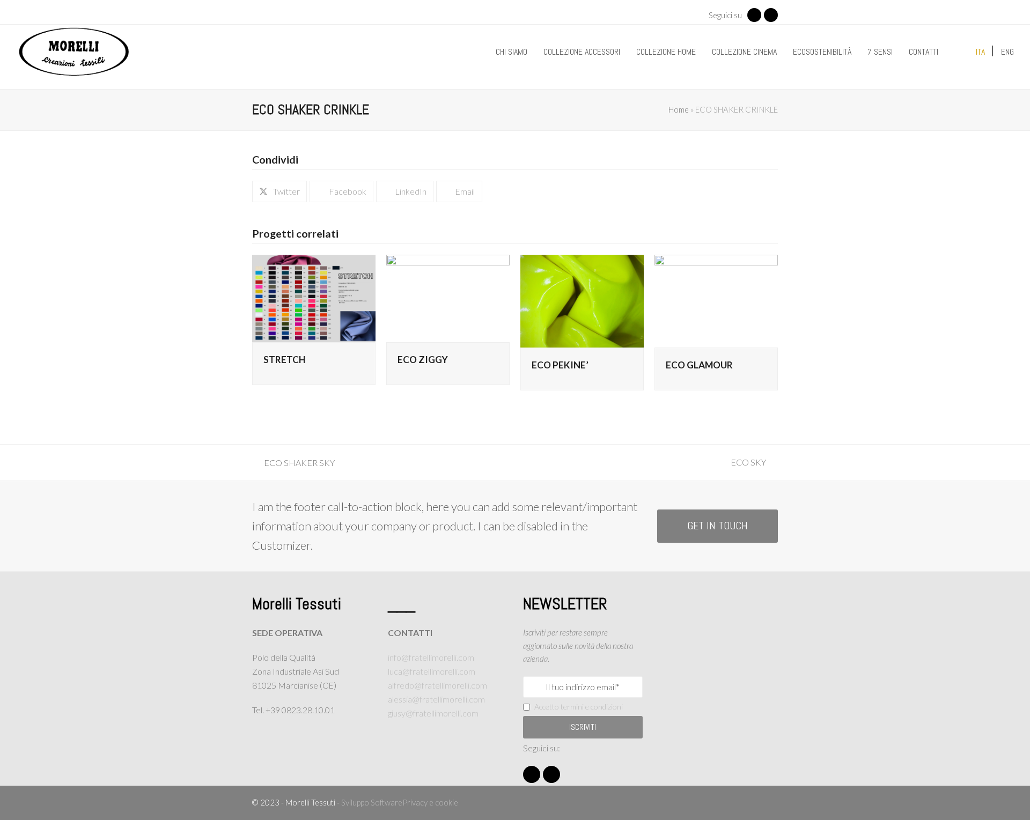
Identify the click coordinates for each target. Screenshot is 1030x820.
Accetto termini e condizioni (578, 706)
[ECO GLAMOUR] (716, 299)
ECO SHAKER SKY (293, 463)
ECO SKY (751, 463)
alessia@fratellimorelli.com (436, 699)
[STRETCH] (314, 297)
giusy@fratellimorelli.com (433, 713)
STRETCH (284, 359)
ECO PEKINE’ (560, 365)
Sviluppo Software (371, 802)
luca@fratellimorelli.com (431, 671)
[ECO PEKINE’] (582, 299)
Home (678, 109)
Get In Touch (717, 526)
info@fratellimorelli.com (431, 657)
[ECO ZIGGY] (448, 297)
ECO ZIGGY (423, 359)
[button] (279, 191)
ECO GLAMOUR (699, 365)
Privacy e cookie (430, 802)
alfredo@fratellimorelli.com (437, 685)
